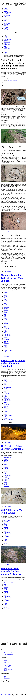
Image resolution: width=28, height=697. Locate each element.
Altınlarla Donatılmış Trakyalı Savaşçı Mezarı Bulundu (13, 278)
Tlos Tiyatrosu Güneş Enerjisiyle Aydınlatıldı (12, 447)
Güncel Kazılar (7, 12)
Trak (5, 293)
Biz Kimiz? (6, 678)
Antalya (5, 585)
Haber (5, 345)
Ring (5, 316)
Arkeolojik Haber (8, 350)
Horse (5, 322)
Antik (5, 330)
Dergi (5, 17)
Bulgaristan (6, 307)
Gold (5, 315)
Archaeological (7, 335)
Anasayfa (6, 8)
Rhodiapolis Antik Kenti (9, 583)
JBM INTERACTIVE (6, 694)
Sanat (5, 327)
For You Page (7, 486)
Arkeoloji (6, 9)
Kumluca (6, 587)
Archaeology (7, 334)
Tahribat (5, 21)
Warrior (5, 311)
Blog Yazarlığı (7, 15)
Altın (5, 299)
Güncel (5, 347)
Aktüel (5, 16)
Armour (5, 319)
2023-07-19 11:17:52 (12, 80)
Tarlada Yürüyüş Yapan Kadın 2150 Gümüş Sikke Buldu (13, 363)
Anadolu (6, 467)
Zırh (5, 303)
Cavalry (5, 312)
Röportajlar (6, 13)
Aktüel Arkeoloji (7, 271)
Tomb (5, 314)
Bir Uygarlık (7, 23)
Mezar (5, 297)
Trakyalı (5, 292)
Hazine (5, 304)
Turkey (5, 465)
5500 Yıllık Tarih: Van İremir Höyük (12, 511)
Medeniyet (6, 333)
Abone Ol (6, 30)
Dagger (5, 318)
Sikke (5, 380)
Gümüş (5, 379)
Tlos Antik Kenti (7, 457)
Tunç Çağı (6, 521)
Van (4, 523)
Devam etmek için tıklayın (7, 231)
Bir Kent (6, 25)
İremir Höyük (7, 520)
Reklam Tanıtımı (8, 669)
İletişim (5, 28)
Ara (16, 5)
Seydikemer (6, 463)
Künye (5, 676)
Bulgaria (6, 323)
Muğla (5, 461)
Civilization (6, 343)
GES (5, 469)
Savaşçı (5, 295)
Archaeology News (8, 416)
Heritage (6, 341)
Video (5, 20)
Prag (5, 383)
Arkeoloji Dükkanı (8, 654)
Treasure (6, 320)
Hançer (5, 301)
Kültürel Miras (7, 19)
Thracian (6, 308)
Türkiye (5, 464)
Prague (5, 388)
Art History (6, 339)
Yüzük (5, 300)
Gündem (6, 346)
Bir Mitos (6, 24)
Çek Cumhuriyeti (8, 381)
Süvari (5, 296)
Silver (5, 384)
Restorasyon (6, 460)
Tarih (5, 326)
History (5, 337)
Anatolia (6, 468)
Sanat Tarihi (6, 328)
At (4, 306)
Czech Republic (7, 387)
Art (4, 338)
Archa (5, 351)
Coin (5, 385)
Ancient (5, 418)
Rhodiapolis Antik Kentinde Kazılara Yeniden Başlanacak (11, 571)
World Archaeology (8, 419)
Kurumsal (6, 27)
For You (5, 484)
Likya (5, 584)
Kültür (5, 331)
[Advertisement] (14, 624)
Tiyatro (5, 459)
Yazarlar (5, 11)
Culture (5, 342)
